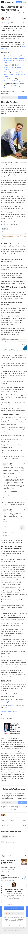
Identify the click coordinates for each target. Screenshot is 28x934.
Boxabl (16, 72)
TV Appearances (20, 81)
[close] (23, 883)
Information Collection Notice (17, 807)
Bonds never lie (6, 875)
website (12, 705)
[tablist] (8, 836)
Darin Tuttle (8, 17)
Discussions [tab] (13, 856)
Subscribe (19, 2)
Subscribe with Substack (15, 914)
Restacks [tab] (11, 836)
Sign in (24, 2)
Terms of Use (21, 806)
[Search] (25, 855)
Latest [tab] (7, 856)
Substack (6, 930)
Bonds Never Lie (9, 58)
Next (23, 825)
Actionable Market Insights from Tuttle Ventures (10, 877)
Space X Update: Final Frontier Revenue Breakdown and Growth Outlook (8, 862)
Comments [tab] (5, 836)
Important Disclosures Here (9, 711)
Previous (6, 825)
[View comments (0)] (8, 22)
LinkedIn (11, 702)
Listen (24, 18)
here (14, 677)
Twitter (5, 702)
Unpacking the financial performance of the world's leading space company (8, 866)
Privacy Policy (19, 920)
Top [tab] (3, 856)
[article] (14, 865)
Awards (11, 81)
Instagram (19, 702)
